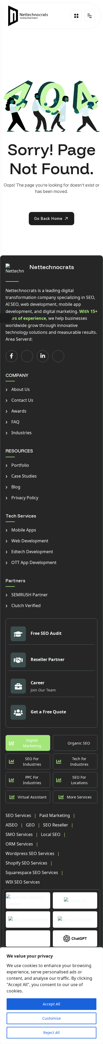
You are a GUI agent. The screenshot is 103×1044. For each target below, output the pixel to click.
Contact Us (19, 400)
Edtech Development (29, 552)
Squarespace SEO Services (32, 872)
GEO (30, 825)
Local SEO (50, 834)
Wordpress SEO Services (30, 853)
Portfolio (17, 465)
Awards (16, 411)
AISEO (12, 825)
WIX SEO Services (23, 882)
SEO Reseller (55, 825)
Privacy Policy (22, 498)
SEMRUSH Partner (27, 595)
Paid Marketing (54, 815)
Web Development (27, 541)
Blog (13, 487)
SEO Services (18, 815)
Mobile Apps (21, 530)
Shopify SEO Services (26, 863)
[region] (51, 995)
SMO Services (19, 834)
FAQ (13, 422)
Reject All (51, 1032)
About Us (18, 389)
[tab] (28, 743)
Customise (51, 1018)
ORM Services (19, 844)
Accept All (51, 1003)
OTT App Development (31, 562)
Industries (19, 433)
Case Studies (21, 476)
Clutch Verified (23, 605)
